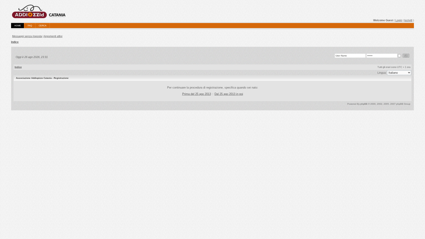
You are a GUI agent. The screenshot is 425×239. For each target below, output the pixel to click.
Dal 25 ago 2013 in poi (228, 94)
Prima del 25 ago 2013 (196, 94)
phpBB (363, 104)
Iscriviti (408, 20)
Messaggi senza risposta (27, 36)
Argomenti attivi (53, 36)
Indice (15, 42)
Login (398, 20)
